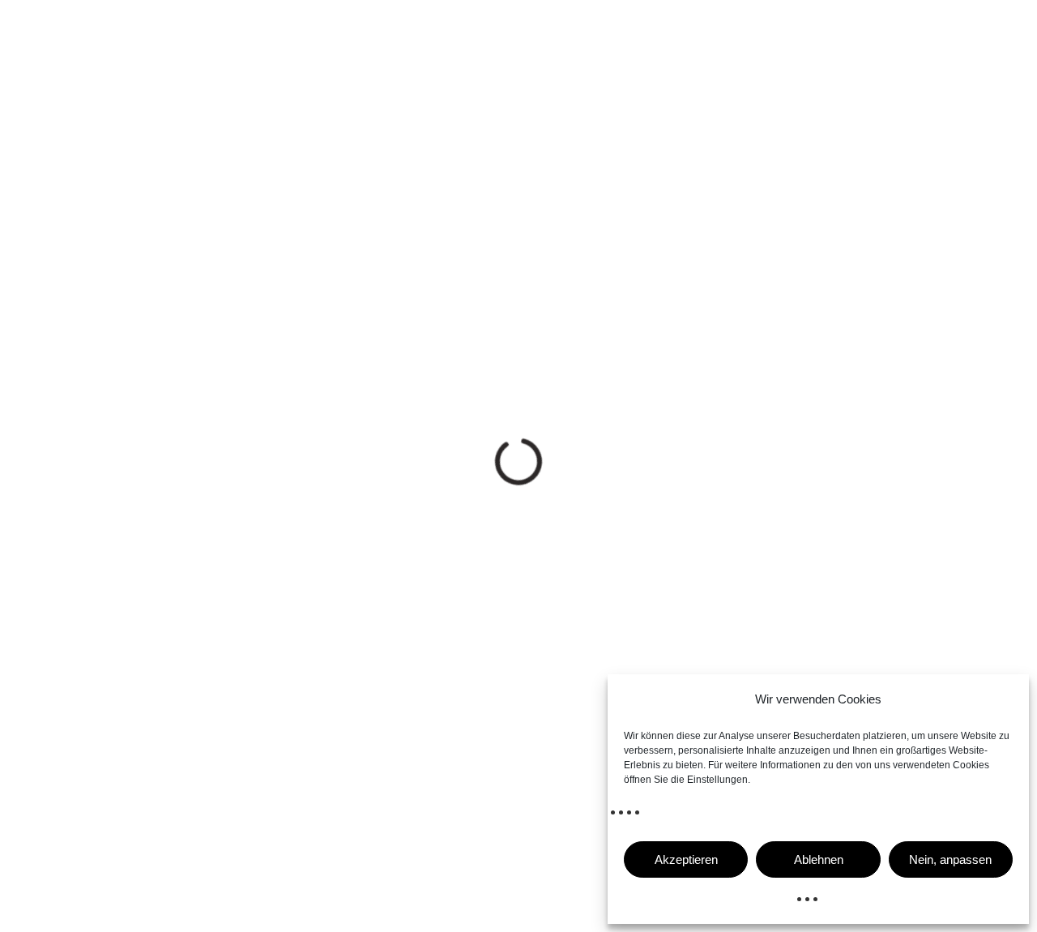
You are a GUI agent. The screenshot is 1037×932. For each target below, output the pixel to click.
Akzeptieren (686, 859)
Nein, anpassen (950, 859)
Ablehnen (818, 859)
